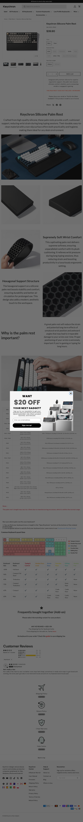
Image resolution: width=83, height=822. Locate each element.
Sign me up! (27, 425)
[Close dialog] (70, 393)
